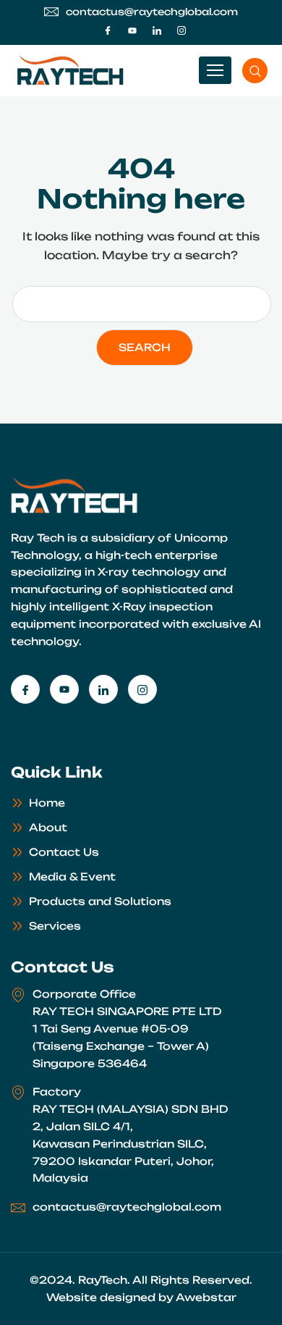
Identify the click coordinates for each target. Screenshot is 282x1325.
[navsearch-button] (255, 70)
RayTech (102, 1280)
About (48, 827)
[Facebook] (108, 30)
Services (55, 926)
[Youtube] (132, 30)
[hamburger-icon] (215, 70)
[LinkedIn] (157, 30)
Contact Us (64, 852)
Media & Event (72, 876)
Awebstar (206, 1297)
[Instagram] (181, 30)
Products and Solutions (100, 901)
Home (47, 802)
